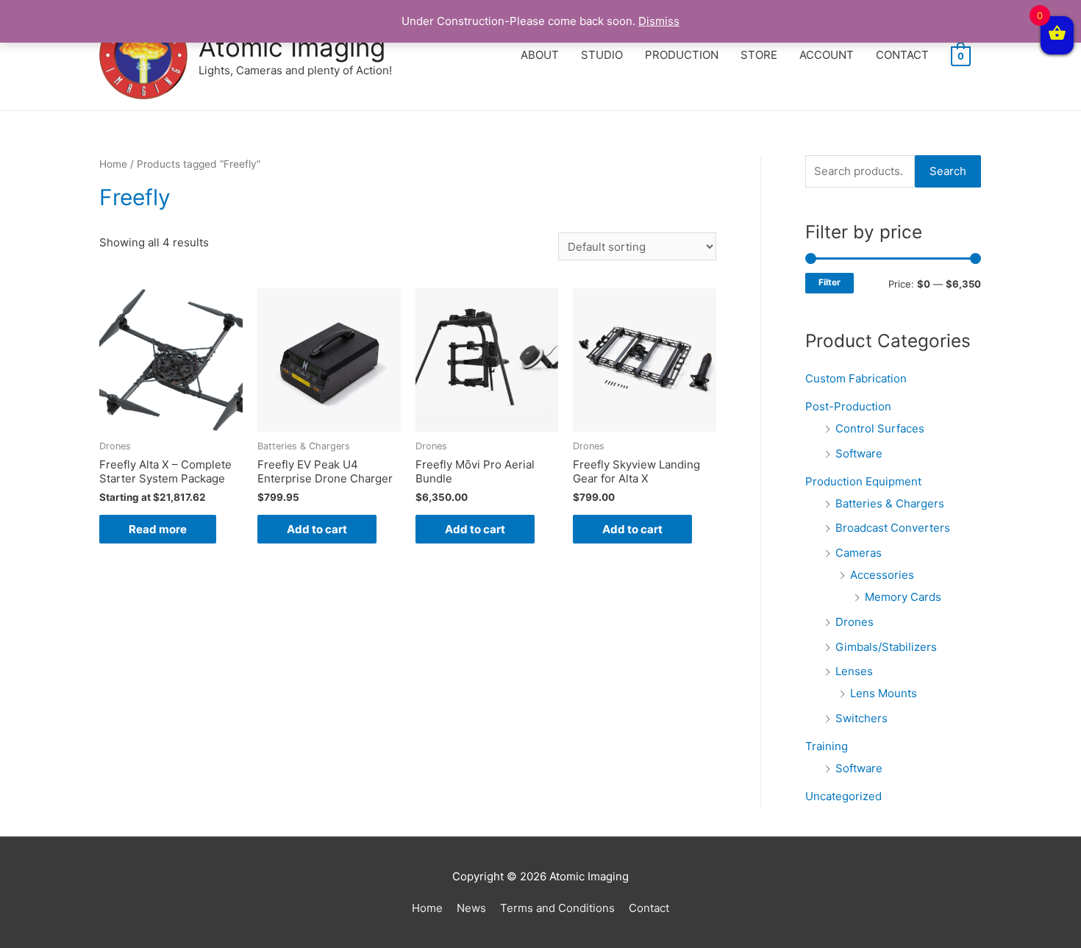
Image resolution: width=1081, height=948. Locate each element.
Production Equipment (863, 481)
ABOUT (540, 55)
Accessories (882, 575)
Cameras (858, 553)
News (471, 908)
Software (858, 453)
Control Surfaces (879, 428)
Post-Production (848, 406)
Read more (158, 529)
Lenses (854, 671)
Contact (649, 908)
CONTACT (902, 55)
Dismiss (658, 21)
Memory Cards (903, 597)
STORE (759, 55)
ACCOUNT (826, 55)
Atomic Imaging (292, 47)
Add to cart (317, 529)
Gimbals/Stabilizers (886, 647)
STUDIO (602, 55)
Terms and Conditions (557, 908)
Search (948, 171)
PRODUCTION (681, 55)
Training (826, 746)
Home (113, 164)
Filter (829, 282)
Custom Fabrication (856, 378)
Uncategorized (843, 796)
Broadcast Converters (892, 528)
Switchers (861, 718)
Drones (854, 622)
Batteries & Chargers (889, 503)
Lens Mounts (883, 693)
